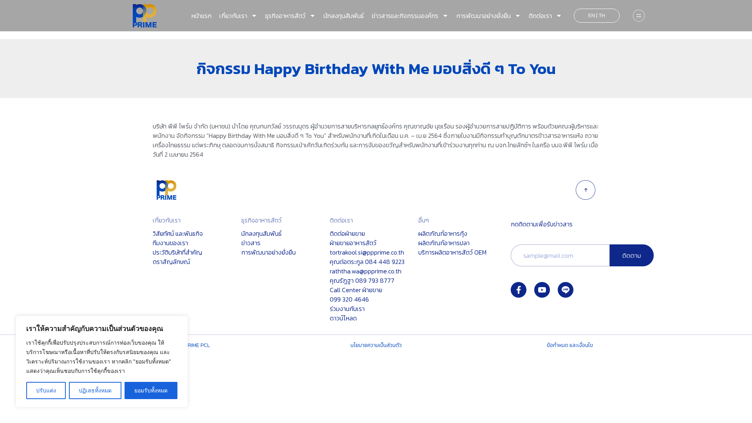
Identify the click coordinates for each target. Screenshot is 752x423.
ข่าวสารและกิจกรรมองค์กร (405, 15)
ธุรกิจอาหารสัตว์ (285, 15)
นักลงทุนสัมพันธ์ (344, 15)
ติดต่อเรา (540, 15)
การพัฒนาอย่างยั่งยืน (483, 15)
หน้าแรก (202, 15)
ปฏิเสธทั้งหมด (95, 390)
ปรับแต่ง (46, 390)
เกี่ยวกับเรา (233, 15)
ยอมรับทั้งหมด (151, 390)
